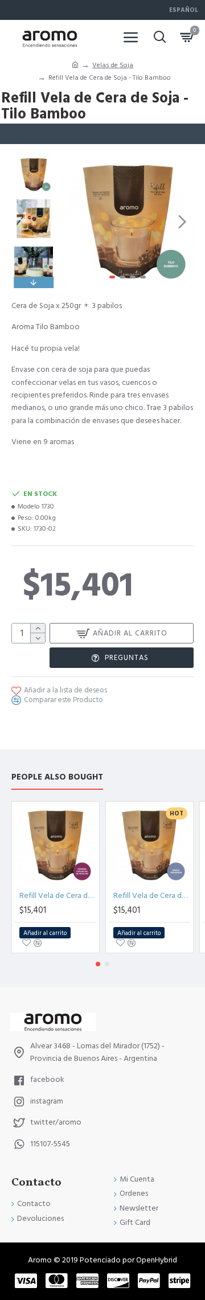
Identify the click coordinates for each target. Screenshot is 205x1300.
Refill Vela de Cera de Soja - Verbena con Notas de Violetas (57, 896)
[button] (73, 221)
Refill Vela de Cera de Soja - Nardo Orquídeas (151, 896)
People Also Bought (57, 777)
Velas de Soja (112, 65)
